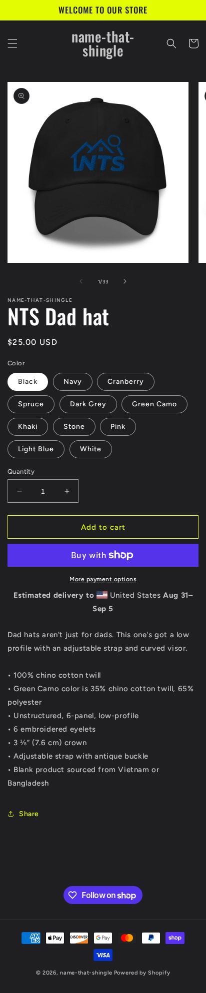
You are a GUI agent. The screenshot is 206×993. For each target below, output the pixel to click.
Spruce (31, 404)
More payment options (103, 579)
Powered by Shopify (142, 973)
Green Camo (154, 404)
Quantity (21, 471)
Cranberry (126, 381)
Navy (73, 381)
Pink (118, 426)
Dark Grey (88, 404)
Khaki (28, 426)
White (91, 449)
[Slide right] (125, 281)
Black (28, 381)
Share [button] (29, 814)
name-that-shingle (86, 973)
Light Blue (36, 449)
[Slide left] (81, 281)
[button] (13, 43)
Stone (74, 426)
